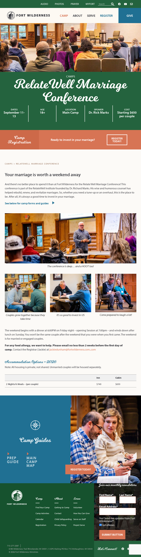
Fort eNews (107, 524)
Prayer (75, 4)
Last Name (125, 495)
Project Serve (79, 525)
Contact (58, 513)
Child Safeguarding (63, 519)
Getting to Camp (62, 507)
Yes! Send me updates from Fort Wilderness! (117, 519)
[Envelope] (131, 4)
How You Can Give (81, 513)
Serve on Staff (79, 519)
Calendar (40, 519)
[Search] (112, 4)
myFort (90, 4)
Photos (59, 4)
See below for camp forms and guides (27, 203)
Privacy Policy (60, 525)
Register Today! (80, 469)
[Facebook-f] (119, 4)
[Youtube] (125, 4)
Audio (44, 4)
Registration (41, 525)
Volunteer (77, 507)
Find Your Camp (43, 507)
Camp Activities (42, 513)
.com (93, 349)
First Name (105, 495)
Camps (70, 76)
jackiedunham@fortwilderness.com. (69, 349)
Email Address (108, 506)
